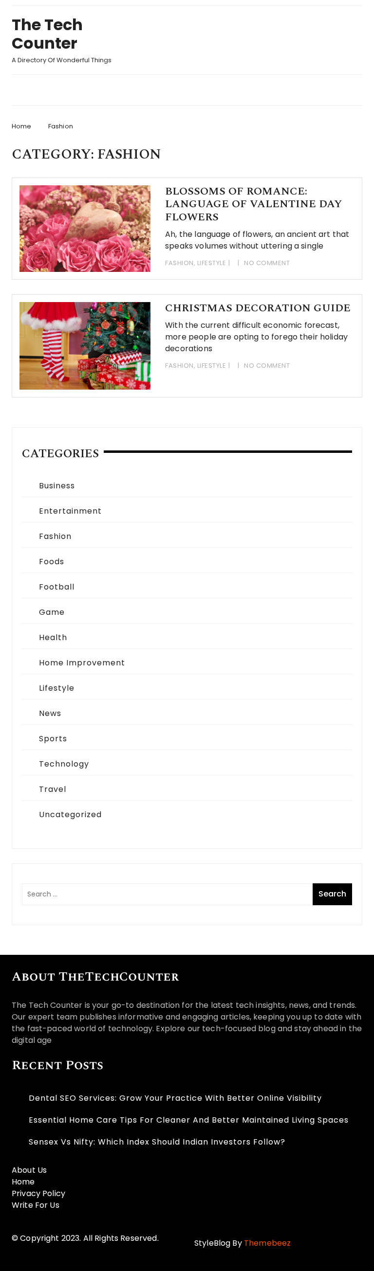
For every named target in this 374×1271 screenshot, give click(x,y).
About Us (29, 1170)
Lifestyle (211, 263)
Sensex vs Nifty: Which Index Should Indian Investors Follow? (157, 1141)
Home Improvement (82, 662)
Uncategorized (70, 814)
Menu (178, 90)
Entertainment (70, 511)
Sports (53, 738)
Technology (64, 764)
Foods (51, 561)
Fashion (179, 263)
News (50, 713)
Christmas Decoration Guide (258, 308)
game (52, 612)
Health (53, 637)
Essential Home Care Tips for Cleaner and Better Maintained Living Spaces (189, 1120)
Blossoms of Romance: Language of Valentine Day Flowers (253, 204)
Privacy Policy (38, 1193)
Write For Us (35, 1205)
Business (57, 485)
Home (23, 1181)
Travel (52, 789)
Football (57, 586)
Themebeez (267, 1243)
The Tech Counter (47, 34)
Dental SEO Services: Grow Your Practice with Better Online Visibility (175, 1098)
